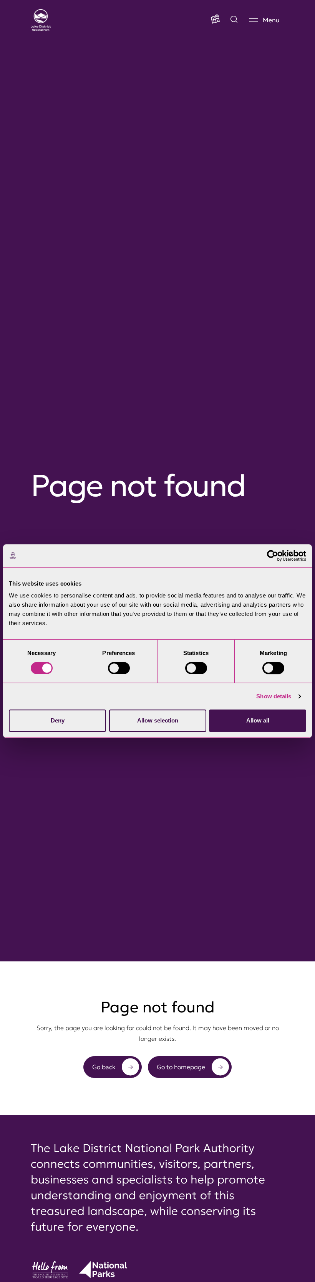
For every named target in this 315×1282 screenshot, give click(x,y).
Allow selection (157, 720)
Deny (58, 720)
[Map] (215, 20)
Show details (273, 696)
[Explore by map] (234, 20)
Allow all (257, 720)
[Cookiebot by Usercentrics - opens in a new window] (272, 555)
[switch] (119, 668)
